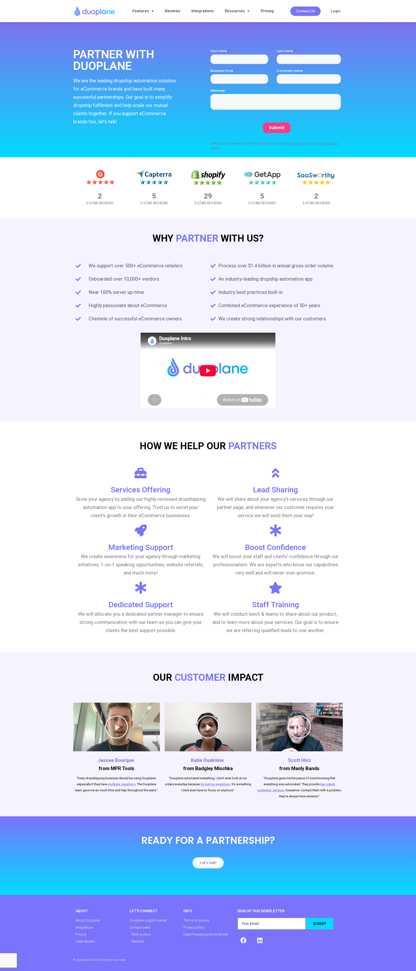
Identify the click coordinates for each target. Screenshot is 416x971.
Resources (235, 11)
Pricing (267, 11)
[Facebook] (243, 940)
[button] (305, 11)
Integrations (202, 11)
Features (140, 11)
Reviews (172, 11)
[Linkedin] (260, 940)
